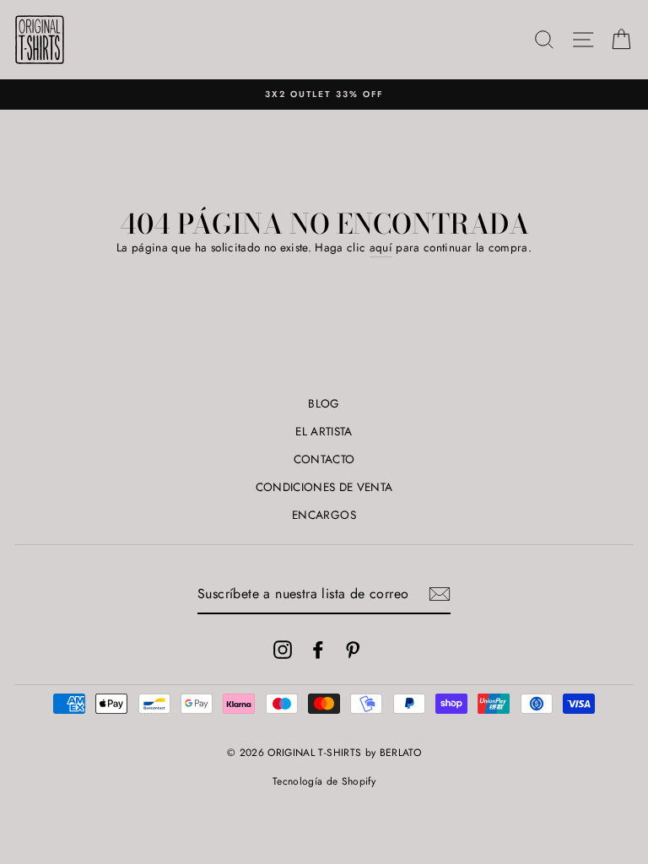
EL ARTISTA (323, 431)
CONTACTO (324, 459)
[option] (324, 94)
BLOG (323, 403)
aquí (381, 247)
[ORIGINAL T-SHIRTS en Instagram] (282, 649)
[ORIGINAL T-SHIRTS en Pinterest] (352, 649)
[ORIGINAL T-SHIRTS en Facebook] (318, 649)
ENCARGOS (324, 514)
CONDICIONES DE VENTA (324, 486)
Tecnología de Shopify (324, 781)
